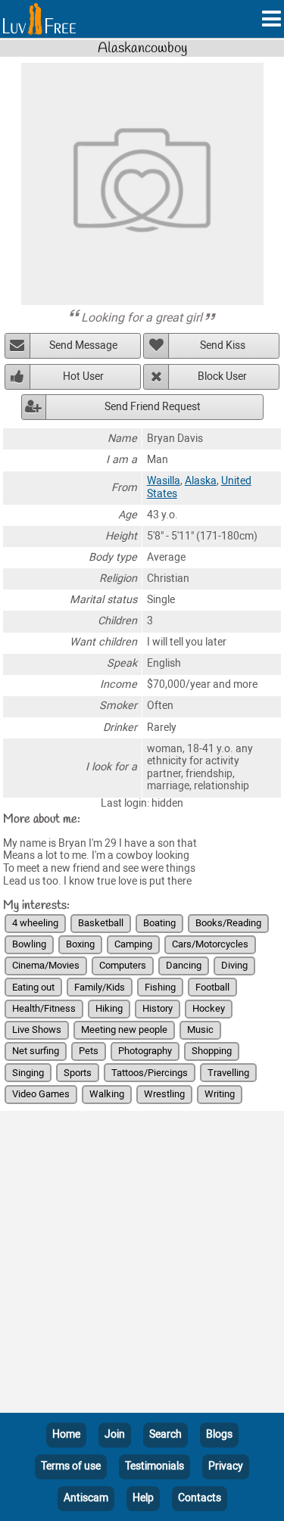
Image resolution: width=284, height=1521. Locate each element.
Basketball (100, 922)
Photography (145, 1050)
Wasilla (163, 480)
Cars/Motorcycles (210, 944)
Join (115, 1434)
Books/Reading (228, 922)
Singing (28, 1072)
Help (143, 1497)
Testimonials (154, 1466)
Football (212, 987)
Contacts (199, 1497)
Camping (133, 944)
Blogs (219, 1434)
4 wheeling (35, 922)
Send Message (83, 345)
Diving (234, 965)
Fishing (160, 987)
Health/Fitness (44, 1008)
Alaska (201, 480)
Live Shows (36, 1029)
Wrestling (164, 1094)
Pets (88, 1050)
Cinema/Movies (46, 965)
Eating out (33, 987)
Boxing (80, 944)
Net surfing (35, 1050)
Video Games (41, 1094)
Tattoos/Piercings (149, 1072)
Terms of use (71, 1466)
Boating (159, 922)
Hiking (109, 1008)
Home (66, 1434)
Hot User (83, 376)
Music (200, 1029)
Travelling (228, 1072)
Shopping (212, 1050)
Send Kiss (222, 345)
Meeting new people (124, 1029)
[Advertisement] (142, 1265)
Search (165, 1434)
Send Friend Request (153, 406)
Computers (122, 965)
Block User (222, 376)
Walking (106, 1094)
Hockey (208, 1008)
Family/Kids (99, 987)
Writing (219, 1094)
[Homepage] (39, 19)
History (157, 1008)
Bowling (29, 944)
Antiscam (86, 1497)
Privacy (225, 1466)
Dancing (183, 965)
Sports (78, 1072)
